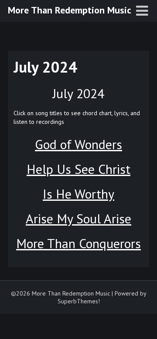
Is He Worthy (78, 193)
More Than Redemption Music (69, 10)
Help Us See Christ (78, 168)
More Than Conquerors (78, 243)
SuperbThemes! (79, 301)
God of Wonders (78, 144)
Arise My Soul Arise (78, 218)
